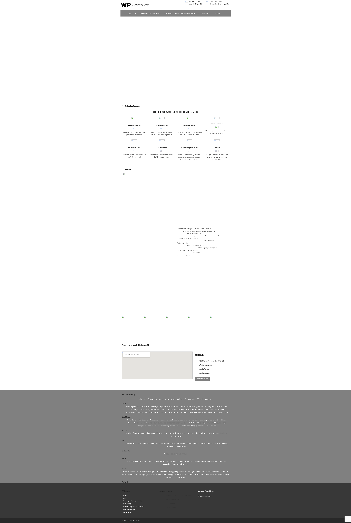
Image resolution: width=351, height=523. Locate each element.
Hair (124, 498)
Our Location (127, 512)
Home (125, 495)
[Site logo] (135, 5)
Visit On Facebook (204, 369)
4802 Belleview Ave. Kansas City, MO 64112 (211, 361)
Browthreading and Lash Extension (133, 506)
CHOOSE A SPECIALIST (202, 379)
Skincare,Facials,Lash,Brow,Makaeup (133, 501)
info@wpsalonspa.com (205, 365)
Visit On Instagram (204, 373)
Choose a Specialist (223, 4)
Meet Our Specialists (129, 509)
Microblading (127, 504)
